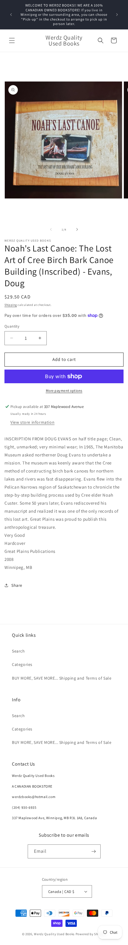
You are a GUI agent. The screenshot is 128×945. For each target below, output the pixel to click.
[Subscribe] (93, 851)
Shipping (10, 305)
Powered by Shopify (91, 934)
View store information (32, 422)
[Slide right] (77, 229)
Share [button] (16, 585)
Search (18, 651)
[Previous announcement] (11, 14)
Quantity (11, 326)
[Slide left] (50, 229)
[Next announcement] (117, 14)
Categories (22, 664)
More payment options (64, 390)
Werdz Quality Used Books (54, 934)
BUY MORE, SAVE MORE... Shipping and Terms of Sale (61, 678)
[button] (11, 40)
